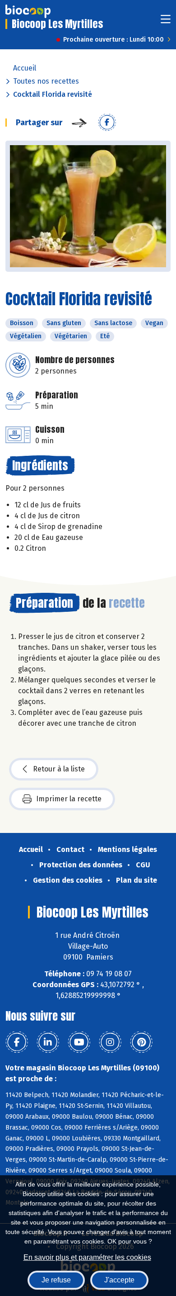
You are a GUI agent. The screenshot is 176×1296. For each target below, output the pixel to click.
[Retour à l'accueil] (28, 11)
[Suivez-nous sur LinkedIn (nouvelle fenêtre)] (48, 1042)
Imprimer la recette (69, 799)
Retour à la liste (59, 769)
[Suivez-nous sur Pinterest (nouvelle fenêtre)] (141, 1042)
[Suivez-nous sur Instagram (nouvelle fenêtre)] (110, 1042)
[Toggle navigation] (166, 22)
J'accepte (119, 1280)
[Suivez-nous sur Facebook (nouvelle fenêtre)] (16, 1042)
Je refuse (56, 1280)
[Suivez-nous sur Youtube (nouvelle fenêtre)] (79, 1042)
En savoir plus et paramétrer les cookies (87, 1257)
